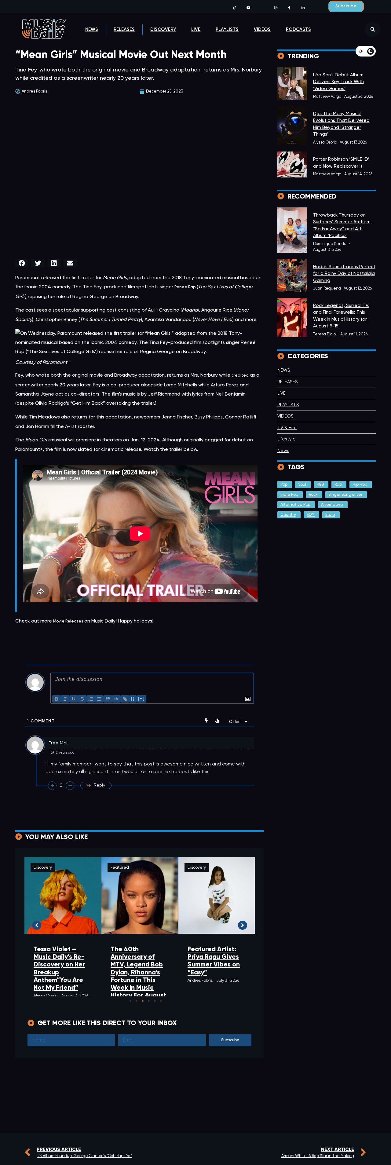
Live (195, 29)
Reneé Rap (185, 287)
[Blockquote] (108, 699)
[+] (141, 698)
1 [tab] (130, 1001)
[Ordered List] (90, 699)
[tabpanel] (62, 928)
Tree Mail (58, 743)
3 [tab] (143, 1001)
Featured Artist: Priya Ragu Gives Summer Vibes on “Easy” (214, 960)
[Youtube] (248, 7)
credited (240, 376)
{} (133, 698)
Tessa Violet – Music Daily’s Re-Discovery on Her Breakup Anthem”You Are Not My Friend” (59, 968)
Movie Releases (68, 621)
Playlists (227, 29)
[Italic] (65, 699)
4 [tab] (149, 1001)
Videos (262, 29)
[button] (372, 29)
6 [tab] (161, 1001)
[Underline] (73, 699)
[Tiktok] (234, 7)
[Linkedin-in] (303, 7)
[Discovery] (292, 83)
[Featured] (292, 275)
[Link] (125, 699)
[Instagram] (275, 7)
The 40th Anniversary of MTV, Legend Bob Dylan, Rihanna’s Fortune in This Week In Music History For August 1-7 (138, 976)
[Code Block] (116, 699)
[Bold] (56, 699)
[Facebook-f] (289, 7)
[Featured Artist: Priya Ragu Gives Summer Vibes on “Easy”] (216, 895)
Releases (124, 29)
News (91, 29)
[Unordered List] (99, 699)
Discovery (163, 29)
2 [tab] (136, 1001)
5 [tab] (155, 1001)
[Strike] (82, 699)
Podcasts (298, 29)
